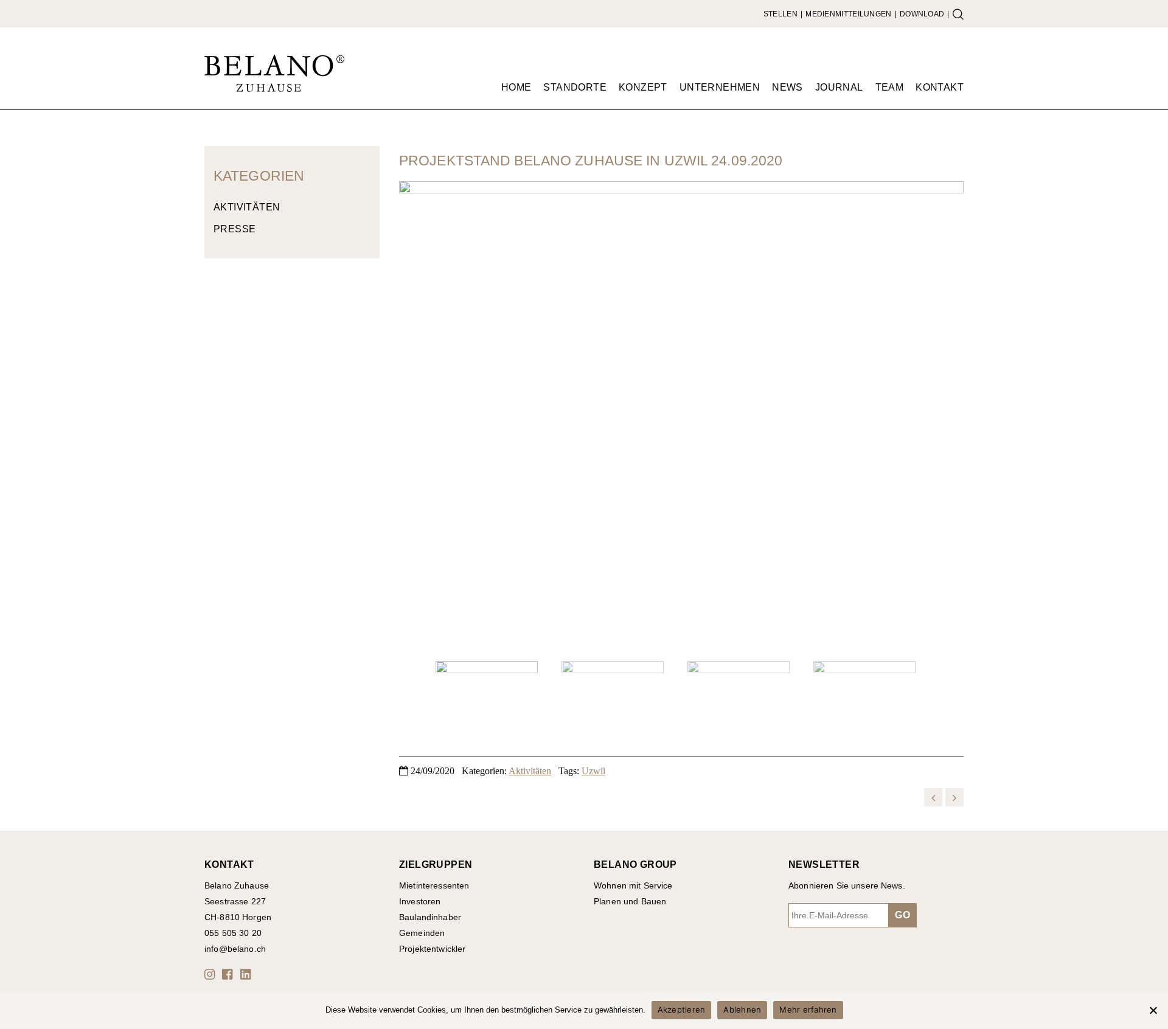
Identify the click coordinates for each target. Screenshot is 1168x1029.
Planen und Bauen (630, 901)
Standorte (575, 87)
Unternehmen (720, 87)
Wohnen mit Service (633, 885)
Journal (839, 87)
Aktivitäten (247, 207)
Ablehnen (742, 1009)
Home (516, 87)
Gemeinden (422, 933)
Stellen (780, 14)
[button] (211, 974)
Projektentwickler (432, 949)
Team (889, 87)
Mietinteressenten (434, 885)
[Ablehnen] (1153, 1010)
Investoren (419, 901)
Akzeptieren (682, 1009)
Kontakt (940, 87)
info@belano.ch (235, 949)
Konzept (643, 87)
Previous (414, 417)
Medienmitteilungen (848, 14)
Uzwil (593, 771)
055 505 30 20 (233, 933)
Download (922, 14)
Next (948, 417)
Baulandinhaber (430, 917)
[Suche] (958, 14)
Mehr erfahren (807, 1009)
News (787, 87)
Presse (234, 229)
